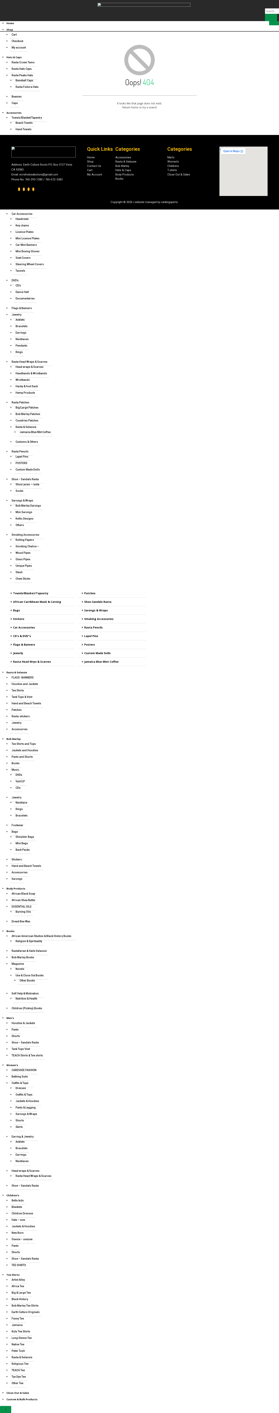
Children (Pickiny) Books (27, 1008)
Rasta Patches (20, 402)
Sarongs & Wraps (22, 500)
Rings (19, 352)
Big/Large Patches (27, 407)
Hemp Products (25, 392)
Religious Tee (20, 1363)
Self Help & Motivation (25, 993)
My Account (94, 174)
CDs (18, 787)
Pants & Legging (26, 1107)
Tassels (20, 270)
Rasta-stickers (21, 716)
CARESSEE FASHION (24, 1070)
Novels (20, 968)
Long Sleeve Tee (22, 1337)
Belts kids (18, 1200)
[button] (41, 593)
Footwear (17, 825)
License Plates (25, 231)
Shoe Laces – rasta (27, 484)
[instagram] (29, 189)
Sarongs (17, 878)
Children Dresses (22, 1213)
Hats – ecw (18, 1219)
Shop (9, 29)
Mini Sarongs (24, 512)
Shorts (16, 1036)
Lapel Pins (22, 456)
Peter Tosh (18, 1350)
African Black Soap (23, 893)
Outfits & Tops (20, 1083)
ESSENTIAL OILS (22, 906)
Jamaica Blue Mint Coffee (101, 661)
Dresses (21, 1088)
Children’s (12, 1195)
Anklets (20, 319)
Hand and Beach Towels (26, 703)
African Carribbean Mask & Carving (37, 602)
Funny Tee (18, 1318)
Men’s (10, 1018)
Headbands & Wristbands (31, 373)
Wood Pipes (23, 552)
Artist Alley (18, 1279)
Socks (19, 490)
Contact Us (94, 166)
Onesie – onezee (22, 1239)
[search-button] (271, 17)
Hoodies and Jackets (25, 683)
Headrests (22, 219)
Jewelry (16, 314)
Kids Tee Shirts (21, 1331)
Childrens (173, 166)
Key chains (22, 225)
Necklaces (22, 339)
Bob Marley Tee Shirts (25, 1305)
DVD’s (15, 280)
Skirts (19, 1126)
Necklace (21, 802)
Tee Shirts (18, 690)
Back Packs (23, 849)
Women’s (12, 1065)
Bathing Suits (20, 1076)
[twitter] (24, 189)
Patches (89, 593)
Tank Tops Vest (21, 1048)
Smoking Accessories (25, 534)
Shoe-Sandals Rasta (97, 602)
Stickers (18, 619)
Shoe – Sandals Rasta (25, 479)
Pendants (21, 345)
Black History (20, 1299)
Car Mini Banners (26, 244)
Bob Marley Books (23, 957)
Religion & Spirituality (29, 941)
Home (10, 23)
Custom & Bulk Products (21, 1399)
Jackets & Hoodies (27, 1101)
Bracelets (22, 326)
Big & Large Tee (21, 1292)
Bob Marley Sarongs (28, 505)
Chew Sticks (23, 578)
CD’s (18, 285)
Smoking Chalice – (27, 546)
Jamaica (17, 1325)
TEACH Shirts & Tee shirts (27, 1055)
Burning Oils (23, 911)
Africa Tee (18, 1286)
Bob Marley (13, 739)
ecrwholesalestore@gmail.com (38, 174)
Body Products (15, 888)
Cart (89, 170)
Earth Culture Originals (26, 1312)
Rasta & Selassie (26, 426)
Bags (16, 610)
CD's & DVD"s (22, 636)
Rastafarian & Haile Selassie (29, 950)
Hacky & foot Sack (27, 386)
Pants (15, 1029)
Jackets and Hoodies (25, 750)
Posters (89, 644)
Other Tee (17, 1383)
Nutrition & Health (26, 998)
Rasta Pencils (20, 451)
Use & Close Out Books (30, 975)
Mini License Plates (27, 238)
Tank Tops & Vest (22, 696)
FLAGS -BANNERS (23, 677)
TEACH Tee (18, 1370)
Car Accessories (22, 213)
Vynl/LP (20, 781)
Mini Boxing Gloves (27, 251)
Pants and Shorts (22, 756)
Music (15, 769)
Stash (19, 572)
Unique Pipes (24, 565)
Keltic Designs (24, 518)
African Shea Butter (23, 900)
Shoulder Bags (25, 836)
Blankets (17, 1206)
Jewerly (18, 653)
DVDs (19, 774)
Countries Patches (27, 420)
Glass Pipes (23, 559)
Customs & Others (27, 441)
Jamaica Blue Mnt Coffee (35, 432)
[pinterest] (33, 189)
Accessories (20, 729)
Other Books (27, 980)
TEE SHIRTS (19, 1265)
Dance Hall (22, 292)
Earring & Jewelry (23, 1136)
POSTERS (21, 463)
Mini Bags (22, 843)
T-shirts (172, 170)
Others (20, 525)
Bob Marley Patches (28, 414)
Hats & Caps (123, 170)
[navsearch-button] (267, 4)
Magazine (18, 963)
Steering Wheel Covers (30, 264)
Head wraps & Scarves (29, 366)
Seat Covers (23, 257)
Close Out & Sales (178, 174)
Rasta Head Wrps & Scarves (32, 661)
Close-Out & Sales (17, 1393)
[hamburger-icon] (274, 23)
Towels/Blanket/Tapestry (30, 593)
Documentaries (25, 298)
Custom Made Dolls (28, 469)
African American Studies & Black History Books (41, 936)
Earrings (21, 332)
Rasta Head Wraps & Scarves (29, 361)
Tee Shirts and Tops (24, 743)
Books (16, 763)
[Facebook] (19, 189)
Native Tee (18, 1344)
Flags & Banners (22, 308)
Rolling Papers (25, 539)
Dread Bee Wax (21, 921)
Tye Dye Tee (19, 1376)
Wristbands (23, 379)
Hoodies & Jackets (23, 1023)
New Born (18, 1232)
